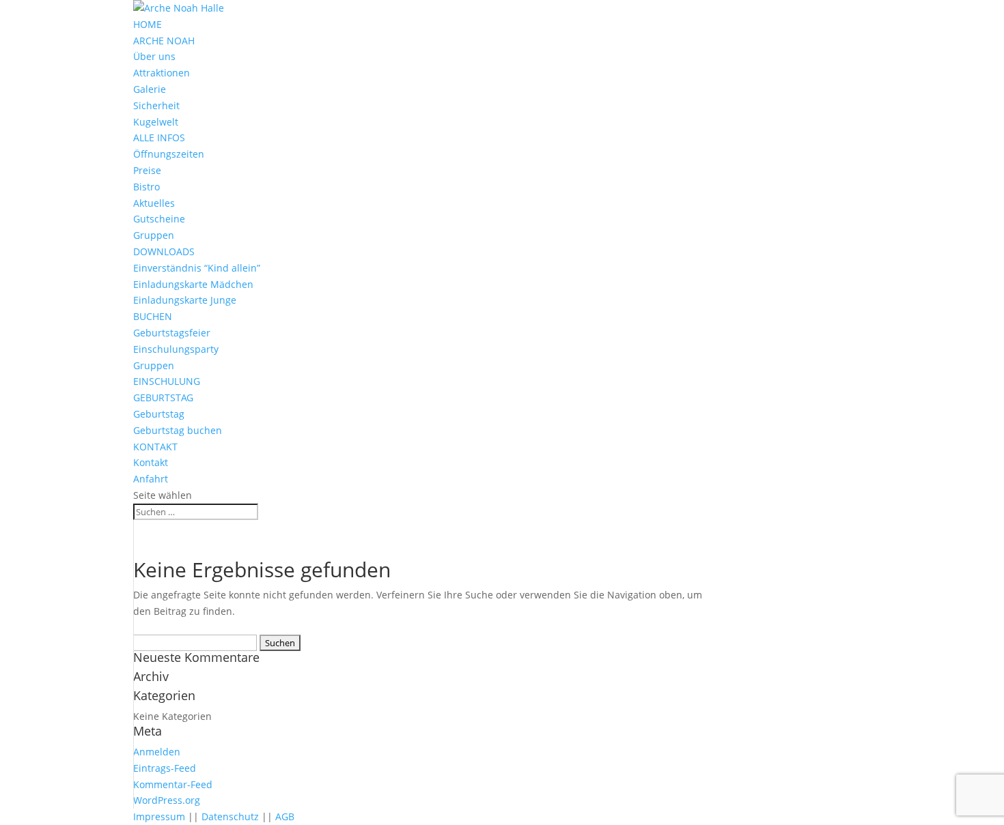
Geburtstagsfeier (171, 332)
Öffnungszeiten (168, 153)
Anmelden (156, 751)
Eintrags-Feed (164, 768)
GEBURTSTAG (163, 397)
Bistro (146, 186)
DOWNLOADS (164, 251)
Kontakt (150, 462)
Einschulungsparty (176, 349)
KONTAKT (155, 446)
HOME (147, 24)
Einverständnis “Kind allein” (196, 267)
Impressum (159, 816)
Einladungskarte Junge (184, 299)
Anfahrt (150, 478)
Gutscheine (159, 218)
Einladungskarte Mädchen (193, 284)
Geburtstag (158, 413)
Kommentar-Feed (172, 784)
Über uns (154, 56)
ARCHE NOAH (164, 40)
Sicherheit (156, 105)
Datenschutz (230, 816)
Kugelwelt (155, 121)
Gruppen (153, 235)
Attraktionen (161, 72)
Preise (147, 170)
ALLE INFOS (159, 137)
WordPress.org (166, 800)
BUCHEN (152, 316)
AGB (284, 816)
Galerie (149, 89)
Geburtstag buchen (177, 430)
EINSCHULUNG (166, 381)
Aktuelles (154, 203)
